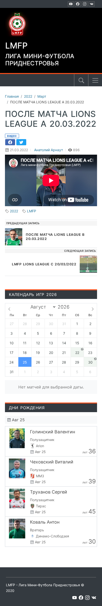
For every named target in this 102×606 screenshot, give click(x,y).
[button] (95, 80)
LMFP (31, 211)
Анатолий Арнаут (48, 150)
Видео (12, 135)
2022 (14, 211)
